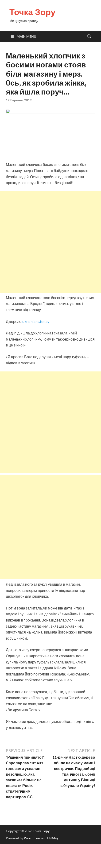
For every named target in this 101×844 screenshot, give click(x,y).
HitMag (52, 838)
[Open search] (89, 36)
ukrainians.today (35, 321)
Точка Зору (32, 12)
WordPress (32, 838)
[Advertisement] (50, 242)
